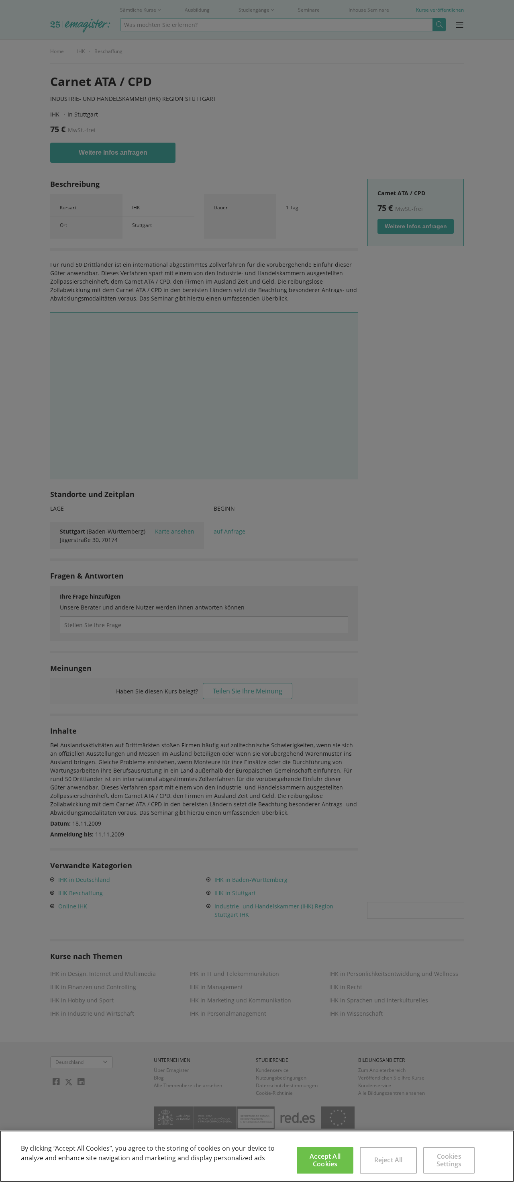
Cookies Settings (448, 1160)
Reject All (388, 1159)
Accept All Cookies (325, 1160)
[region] (257, 1156)
